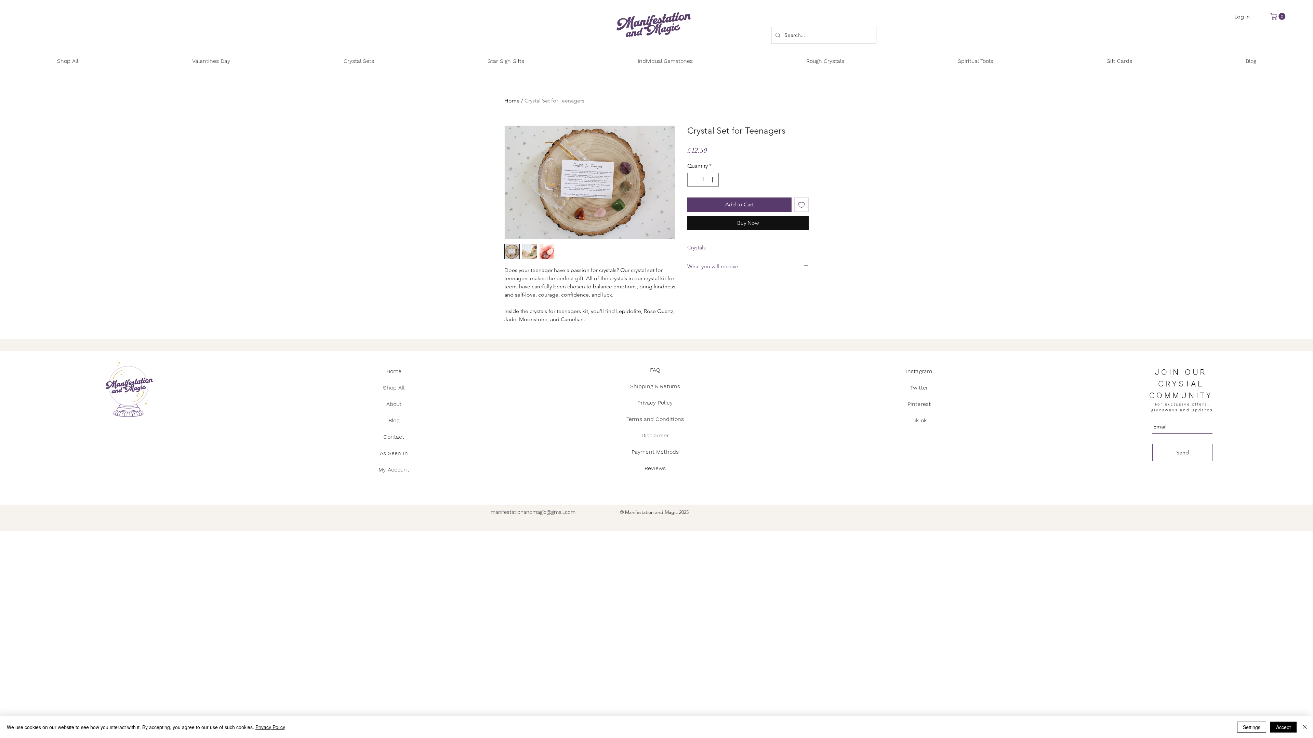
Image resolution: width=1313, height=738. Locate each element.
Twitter (919, 387)
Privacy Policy (270, 727)
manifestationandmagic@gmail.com (533, 512)
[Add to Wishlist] (801, 204)
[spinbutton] (703, 179)
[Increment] (713, 179)
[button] (1278, 16)
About (394, 404)
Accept (1283, 727)
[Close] (1305, 727)
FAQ (655, 370)
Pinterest (919, 404)
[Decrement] (693, 179)
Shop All (393, 387)
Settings (1251, 727)
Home (512, 100)
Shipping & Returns (655, 386)
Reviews (655, 468)
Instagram (919, 371)
